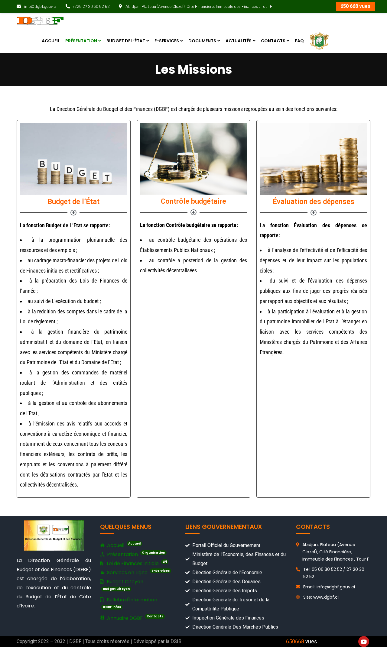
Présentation (135, 554)
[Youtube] (363, 641)
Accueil (123, 545)
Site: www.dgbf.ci (321, 597)
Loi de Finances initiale (136, 563)
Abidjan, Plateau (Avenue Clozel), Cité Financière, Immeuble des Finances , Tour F (198, 6)
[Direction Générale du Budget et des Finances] (40, 20)
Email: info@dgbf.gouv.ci (329, 587)
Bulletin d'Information (130, 602)
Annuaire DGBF (134, 618)
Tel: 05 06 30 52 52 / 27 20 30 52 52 (333, 573)
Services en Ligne (138, 572)
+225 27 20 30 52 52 (91, 6)
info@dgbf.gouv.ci (40, 6)
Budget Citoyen (123, 584)
